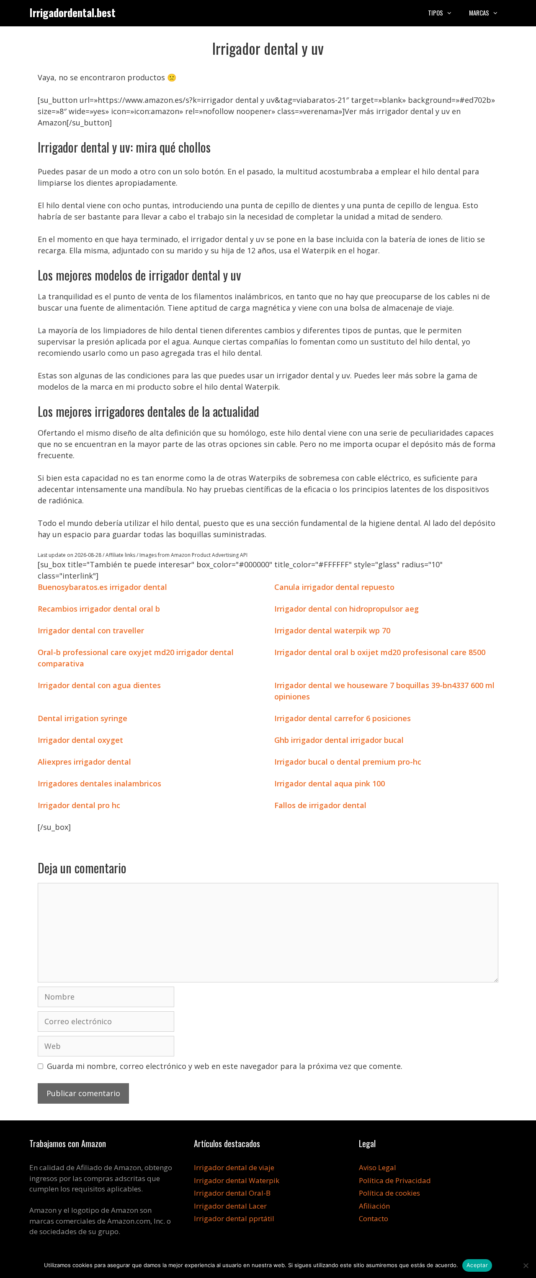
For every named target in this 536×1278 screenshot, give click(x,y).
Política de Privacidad (395, 1180)
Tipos (435, 12)
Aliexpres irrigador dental (84, 762)
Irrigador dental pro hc (79, 805)
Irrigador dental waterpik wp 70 (332, 630)
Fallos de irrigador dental (320, 805)
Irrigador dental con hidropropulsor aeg (346, 609)
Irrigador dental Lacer (230, 1206)
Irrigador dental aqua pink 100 (329, 783)
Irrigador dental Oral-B (232, 1193)
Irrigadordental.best (72, 12)
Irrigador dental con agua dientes (99, 685)
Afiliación (374, 1206)
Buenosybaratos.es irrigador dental (102, 587)
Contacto (373, 1218)
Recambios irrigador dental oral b (99, 609)
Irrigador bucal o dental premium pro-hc (347, 762)
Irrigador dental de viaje (234, 1167)
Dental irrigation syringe (82, 718)
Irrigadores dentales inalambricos (99, 783)
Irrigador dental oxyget (80, 740)
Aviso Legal (377, 1167)
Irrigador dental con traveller (91, 630)
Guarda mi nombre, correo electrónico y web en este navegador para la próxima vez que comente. (224, 1066)
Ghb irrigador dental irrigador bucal (339, 740)
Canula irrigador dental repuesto (334, 587)
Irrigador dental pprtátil (234, 1218)
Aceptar (477, 1265)
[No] (525, 1265)
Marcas (479, 12)
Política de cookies (389, 1193)
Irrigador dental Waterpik (236, 1180)
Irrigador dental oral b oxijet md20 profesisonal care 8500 (379, 652)
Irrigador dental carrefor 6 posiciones (342, 718)
